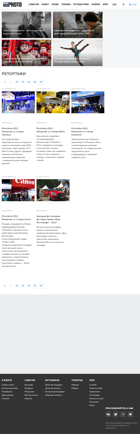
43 (22, 81)
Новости (28, 398)
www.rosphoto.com (121, 425)
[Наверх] (136, 425)
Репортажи (7, 123)
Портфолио (7, 392)
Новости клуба (95, 388)
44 (28, 81)
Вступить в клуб (96, 398)
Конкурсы (29, 388)
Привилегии (94, 392)
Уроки (55, 4)
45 (34, 81)
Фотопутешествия (10, 388)
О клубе (93, 385)
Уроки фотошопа (52, 388)
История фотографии (55, 392)
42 (16, 81)
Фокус (45, 4)
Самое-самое (8, 385)
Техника (66, 4)
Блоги (92, 405)
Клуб (105, 4)
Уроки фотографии (53, 385)
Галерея (95, 4)
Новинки (75, 385)
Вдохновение (8, 395)
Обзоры (74, 388)
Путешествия (81, 4)
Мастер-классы (31, 395)
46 (41, 81)
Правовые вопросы (53, 395)
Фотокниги (94, 402)
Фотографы (94, 395)
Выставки (29, 385)
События (34, 4)
